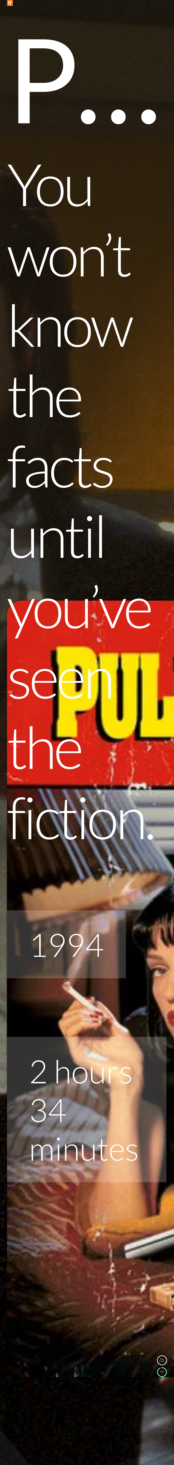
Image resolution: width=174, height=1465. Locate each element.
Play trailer (162, 1360)
